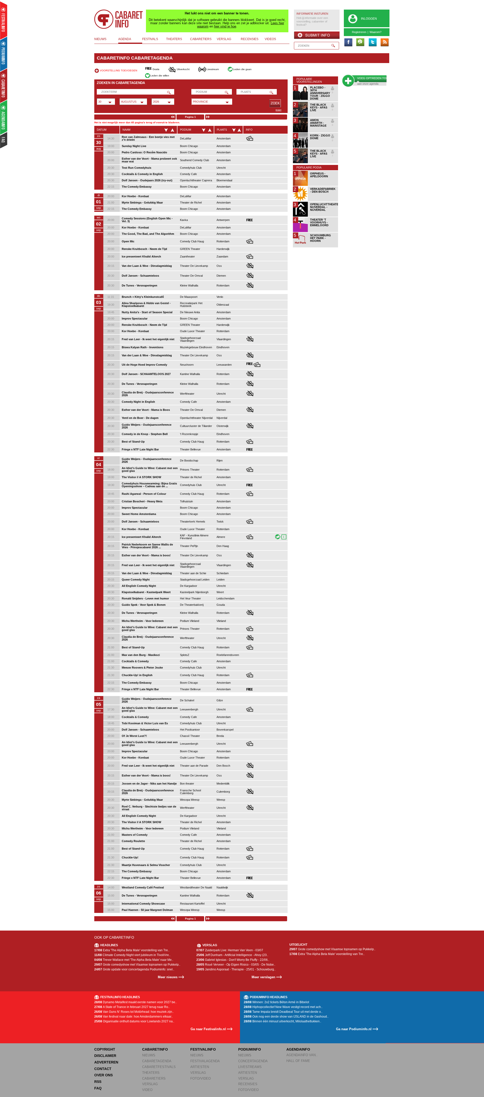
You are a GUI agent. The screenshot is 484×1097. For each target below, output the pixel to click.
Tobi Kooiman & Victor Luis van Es (145, 723)
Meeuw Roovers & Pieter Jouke (142, 667)
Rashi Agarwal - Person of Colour (144, 493)
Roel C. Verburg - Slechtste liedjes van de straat (149, 808)
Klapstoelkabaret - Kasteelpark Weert (146, 592)
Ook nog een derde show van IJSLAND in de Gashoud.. (286, 1016)
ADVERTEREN (106, 1062)
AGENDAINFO (298, 1049)
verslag (224, 39)
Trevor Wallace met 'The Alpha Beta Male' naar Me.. (133, 959)
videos (270, 39)
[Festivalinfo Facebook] (348, 42)
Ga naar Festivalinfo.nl (208, 1029)
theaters (174, 39)
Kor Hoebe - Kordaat (135, 196)
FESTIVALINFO (203, 1049)
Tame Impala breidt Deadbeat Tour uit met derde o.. (283, 1011)
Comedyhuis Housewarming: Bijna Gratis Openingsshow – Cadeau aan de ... (149, 485)
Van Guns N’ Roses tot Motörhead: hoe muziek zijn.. (134, 1011)
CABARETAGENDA (156, 1061)
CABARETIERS (154, 1078)
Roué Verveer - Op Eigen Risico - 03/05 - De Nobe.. (235, 964)
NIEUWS (148, 1055)
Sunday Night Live (134, 146)
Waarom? (375, 32)
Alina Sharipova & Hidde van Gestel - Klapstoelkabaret (146, 304)
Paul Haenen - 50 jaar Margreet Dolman (147, 909)
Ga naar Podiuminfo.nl (354, 1029)
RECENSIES (247, 1084)
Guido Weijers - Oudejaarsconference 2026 (146, 426)
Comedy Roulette (133, 841)
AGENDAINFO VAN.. (302, 1055)
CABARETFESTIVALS (159, 1067)
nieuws (100, 39)
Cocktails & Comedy (135, 661)
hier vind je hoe (225, 26)
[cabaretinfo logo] (118, 19)
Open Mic (128, 241)
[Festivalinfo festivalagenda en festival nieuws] (3, 20)
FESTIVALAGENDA (205, 1061)
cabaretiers (200, 39)
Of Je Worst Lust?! (134, 735)
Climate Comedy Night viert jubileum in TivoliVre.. (132, 955)
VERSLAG (150, 1084)
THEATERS (151, 1073)
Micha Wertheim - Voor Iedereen (143, 620)
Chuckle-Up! (130, 857)
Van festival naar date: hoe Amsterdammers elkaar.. (133, 1016)
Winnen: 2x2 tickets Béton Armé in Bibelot (276, 1002)
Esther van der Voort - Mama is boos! (146, 555)
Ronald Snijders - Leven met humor (145, 598)
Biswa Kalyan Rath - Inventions (142, 347)
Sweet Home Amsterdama (139, 513)
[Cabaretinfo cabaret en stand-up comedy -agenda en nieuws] (3, 85)
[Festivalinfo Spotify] (360, 42)
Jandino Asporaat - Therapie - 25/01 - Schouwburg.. (236, 969)
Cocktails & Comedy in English (142, 174)
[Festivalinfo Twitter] (372, 42)
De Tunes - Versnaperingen (139, 285)
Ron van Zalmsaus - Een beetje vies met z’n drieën (148, 138)
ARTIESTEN (199, 1067)
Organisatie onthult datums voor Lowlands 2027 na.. (134, 1021)
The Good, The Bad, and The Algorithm (148, 233)
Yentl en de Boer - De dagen (140, 417)
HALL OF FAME (298, 1061)
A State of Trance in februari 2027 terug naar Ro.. (132, 1006)
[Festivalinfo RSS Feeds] (384, 42)
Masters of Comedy (134, 834)
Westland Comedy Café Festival (143, 887)
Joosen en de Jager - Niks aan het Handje (149, 783)
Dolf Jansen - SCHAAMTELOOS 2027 (146, 374)
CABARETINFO (155, 1049)
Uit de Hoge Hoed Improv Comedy (144, 364)
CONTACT (102, 1069)
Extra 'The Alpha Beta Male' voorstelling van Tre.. (131, 950)
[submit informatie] (317, 35)
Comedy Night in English (138, 401)
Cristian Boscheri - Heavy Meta (142, 501)
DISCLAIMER (105, 1056)
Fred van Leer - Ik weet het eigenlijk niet (148, 339)
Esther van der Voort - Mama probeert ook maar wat (149, 160)
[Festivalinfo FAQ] (4, 140)
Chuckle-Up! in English (137, 675)
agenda (124, 39)
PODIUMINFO (249, 1049)
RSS (97, 1082)
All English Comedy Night (139, 585)
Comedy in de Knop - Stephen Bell (145, 434)
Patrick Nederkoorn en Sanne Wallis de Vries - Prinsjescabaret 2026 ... (147, 546)
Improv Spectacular (134, 318)
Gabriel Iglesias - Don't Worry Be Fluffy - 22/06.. (232, 959)
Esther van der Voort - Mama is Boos (146, 409)
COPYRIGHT (104, 1049)
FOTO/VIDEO (200, 1078)
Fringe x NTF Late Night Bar (140, 449)
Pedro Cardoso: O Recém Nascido (144, 152)
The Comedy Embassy (137, 186)
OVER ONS (103, 1075)
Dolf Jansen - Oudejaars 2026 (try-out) (147, 180)
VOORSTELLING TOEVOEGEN (118, 70)
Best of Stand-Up (133, 441)
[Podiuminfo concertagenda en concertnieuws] (4, 53)
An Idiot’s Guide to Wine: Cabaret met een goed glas (150, 469)
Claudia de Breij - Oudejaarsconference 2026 (148, 394)
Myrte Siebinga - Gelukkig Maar (142, 202)
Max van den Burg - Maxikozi (141, 654)
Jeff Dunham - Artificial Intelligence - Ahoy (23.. (232, 955)
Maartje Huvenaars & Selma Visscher (146, 865)
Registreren (359, 32)
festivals (150, 39)
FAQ (98, 1088)
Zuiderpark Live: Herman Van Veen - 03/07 (229, 950)
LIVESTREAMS (250, 1067)
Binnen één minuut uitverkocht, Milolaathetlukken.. (282, 1021)
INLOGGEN (369, 18)
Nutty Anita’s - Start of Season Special (147, 312)
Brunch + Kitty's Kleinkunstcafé (143, 296)
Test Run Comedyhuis (136, 167)
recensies (249, 39)
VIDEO (147, 1090)
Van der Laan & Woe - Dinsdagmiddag (147, 265)
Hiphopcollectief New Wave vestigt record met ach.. (283, 1006)
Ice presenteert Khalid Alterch (141, 256)
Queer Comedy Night (136, 579)
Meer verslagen (263, 977)
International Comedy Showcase (143, 903)
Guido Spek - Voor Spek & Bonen (144, 604)
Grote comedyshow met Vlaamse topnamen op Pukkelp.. (137, 964)
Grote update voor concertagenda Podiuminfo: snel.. (134, 969)
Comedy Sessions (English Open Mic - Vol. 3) (147, 220)
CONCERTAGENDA (253, 1061)
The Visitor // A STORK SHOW (141, 477)
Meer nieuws (167, 977)
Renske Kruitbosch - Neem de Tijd (144, 248)
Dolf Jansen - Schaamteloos (140, 275)
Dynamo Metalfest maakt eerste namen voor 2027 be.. (135, 1002)
